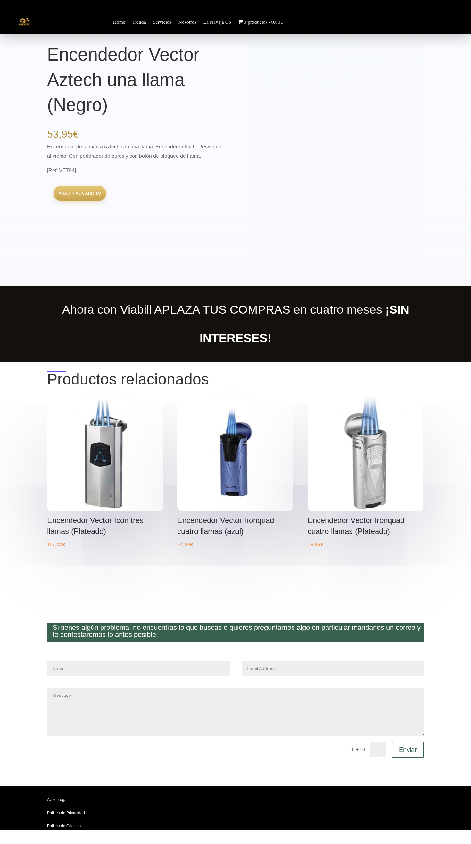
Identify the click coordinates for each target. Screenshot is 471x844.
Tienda (139, 22)
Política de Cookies (64, 826)
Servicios (162, 22)
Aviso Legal (57, 800)
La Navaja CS (217, 22)
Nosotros (187, 22)
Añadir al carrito (80, 193)
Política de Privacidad (66, 813)
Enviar (408, 749)
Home (119, 22)
